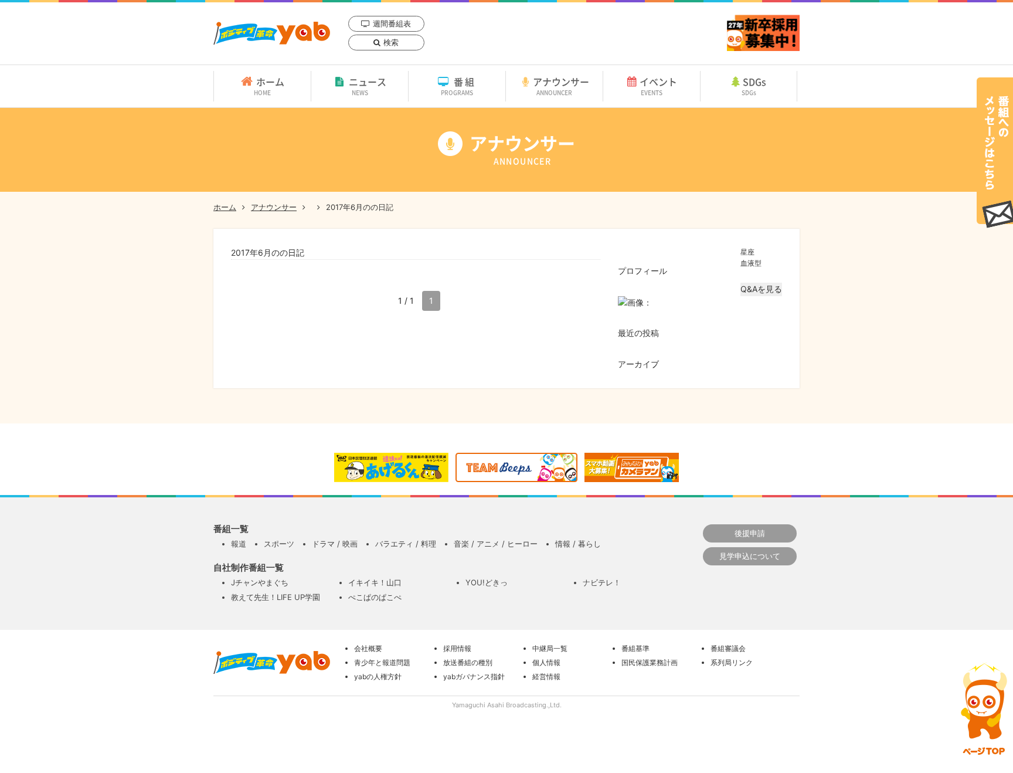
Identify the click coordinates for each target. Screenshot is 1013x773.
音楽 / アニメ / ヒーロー (496, 543)
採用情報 (457, 648)
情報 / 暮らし (578, 543)
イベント (658, 85)
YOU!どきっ (486, 582)
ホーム (269, 85)
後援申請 (750, 533)
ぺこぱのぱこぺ (375, 597)
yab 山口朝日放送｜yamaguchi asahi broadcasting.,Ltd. (271, 33)
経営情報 (546, 676)
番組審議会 (728, 648)
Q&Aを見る (761, 289)
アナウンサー (561, 85)
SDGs (754, 85)
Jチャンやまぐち (259, 582)
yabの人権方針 (378, 676)
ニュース (367, 85)
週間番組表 (392, 23)
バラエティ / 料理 (405, 543)
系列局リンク (732, 662)
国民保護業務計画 (649, 662)
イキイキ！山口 (375, 582)
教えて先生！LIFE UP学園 (275, 597)
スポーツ (279, 543)
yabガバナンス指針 (474, 676)
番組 (459, 85)
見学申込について (749, 556)
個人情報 (546, 662)
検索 (391, 42)
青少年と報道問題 (382, 662)
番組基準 (635, 648)
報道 (238, 543)
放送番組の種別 (467, 662)
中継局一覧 (549, 648)
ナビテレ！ (602, 582)
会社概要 (368, 648)
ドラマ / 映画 (335, 543)
